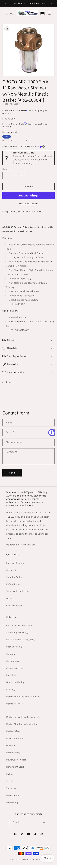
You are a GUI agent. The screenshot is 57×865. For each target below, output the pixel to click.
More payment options (28, 203)
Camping (10, 653)
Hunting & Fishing (15, 682)
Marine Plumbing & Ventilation (22, 724)
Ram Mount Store (15, 766)
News (9, 598)
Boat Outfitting (14, 646)
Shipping (5, 141)
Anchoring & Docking (17, 632)
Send (12, 472)
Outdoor (10, 745)
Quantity (6, 169)
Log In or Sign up (15, 563)
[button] (6, 13)
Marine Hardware (15, 703)
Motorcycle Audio (15, 738)
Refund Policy (13, 584)
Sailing (9, 774)
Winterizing (12, 802)
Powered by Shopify (39, 859)
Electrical (11, 675)
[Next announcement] (51, 3)
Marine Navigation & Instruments (23, 717)
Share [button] (8, 382)
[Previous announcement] (5, 3)
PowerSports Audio (16, 759)
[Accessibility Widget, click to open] (51, 432)
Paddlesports (13, 752)
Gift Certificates (14, 605)
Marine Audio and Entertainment (23, 696)
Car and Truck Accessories (19, 625)
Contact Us (12, 570)
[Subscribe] (44, 822)
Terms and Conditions (17, 591)
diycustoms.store (23, 859)
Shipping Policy (14, 577)
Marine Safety (13, 731)
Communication (14, 668)
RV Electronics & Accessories (20, 639)
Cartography (12, 661)
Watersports (12, 795)
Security (10, 781)
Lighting (10, 689)
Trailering (11, 788)
